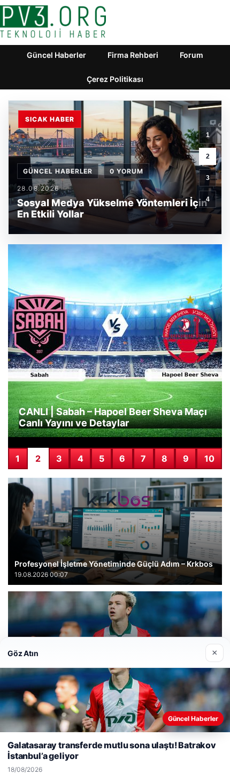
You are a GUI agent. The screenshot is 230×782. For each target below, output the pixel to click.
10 (209, 458)
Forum (191, 54)
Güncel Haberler (56, 54)
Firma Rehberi (133, 54)
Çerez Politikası (115, 79)
